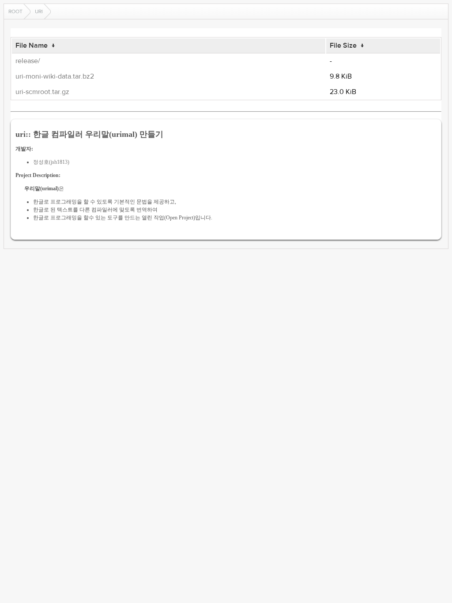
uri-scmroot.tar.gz (42, 91)
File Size (343, 45)
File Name (31, 45)
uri (39, 11)
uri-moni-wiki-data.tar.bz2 (54, 76)
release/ (27, 61)
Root (15, 11)
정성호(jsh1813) (51, 162)
